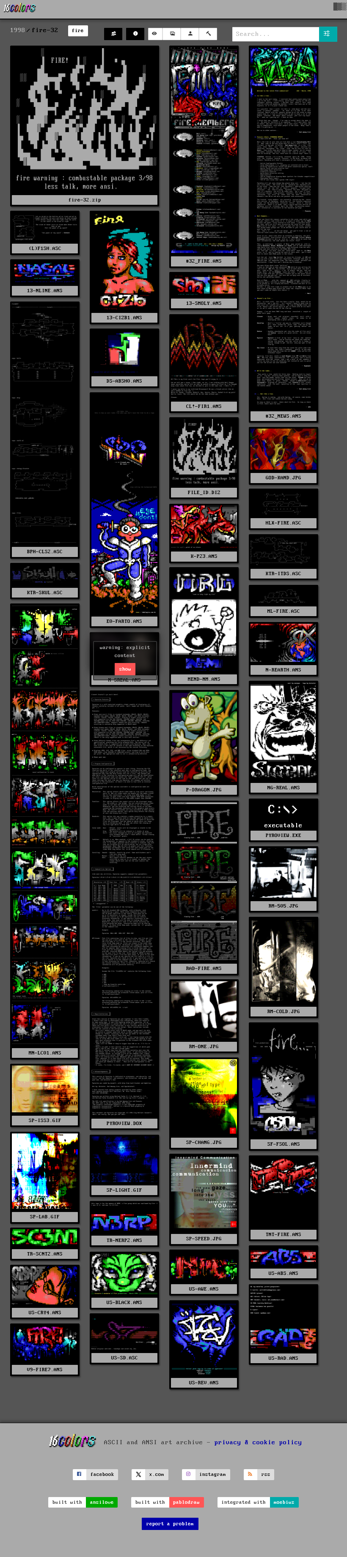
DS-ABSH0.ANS (124, 381)
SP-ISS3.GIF (45, 1120)
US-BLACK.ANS (124, 1302)
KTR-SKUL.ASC (45, 592)
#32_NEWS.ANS (283, 416)
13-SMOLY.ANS (204, 303)
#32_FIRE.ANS (204, 261)
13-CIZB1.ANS (124, 318)
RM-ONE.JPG (204, 1046)
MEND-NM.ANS (204, 679)
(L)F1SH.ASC (45, 248)
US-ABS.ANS (283, 1273)
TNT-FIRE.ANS (283, 1234)
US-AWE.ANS (204, 1289)
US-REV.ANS (204, 1383)
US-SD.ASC (124, 1358)
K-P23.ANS (204, 556)
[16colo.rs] (20, 9)
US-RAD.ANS (283, 1358)
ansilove (102, 1502)
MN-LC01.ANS (45, 1053)
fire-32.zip (85, 200)
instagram (212, 1474)
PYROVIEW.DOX (124, 1123)
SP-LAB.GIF (45, 1217)
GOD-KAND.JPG (283, 478)
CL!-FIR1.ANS (204, 406)
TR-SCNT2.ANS (45, 1254)
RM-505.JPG (283, 906)
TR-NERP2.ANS (124, 1240)
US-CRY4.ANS (45, 1312)
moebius (284, 1502)
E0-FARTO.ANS (124, 621)
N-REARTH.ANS (283, 670)
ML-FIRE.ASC (283, 611)
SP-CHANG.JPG (204, 1142)
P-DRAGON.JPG (204, 790)
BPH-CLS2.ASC (45, 551)
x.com (156, 1474)
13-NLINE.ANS (45, 290)
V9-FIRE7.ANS (45, 1369)
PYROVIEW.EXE (283, 835)
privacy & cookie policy (258, 1442)
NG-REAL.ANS (283, 788)
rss (266, 1474)
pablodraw (186, 1502)
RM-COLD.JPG (283, 1011)
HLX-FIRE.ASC (283, 523)
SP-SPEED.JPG (204, 1239)
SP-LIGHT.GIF (124, 1190)
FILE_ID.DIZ (204, 492)
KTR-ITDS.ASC (283, 573)
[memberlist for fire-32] (113, 34)
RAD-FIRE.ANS (204, 968)
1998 (17, 30)
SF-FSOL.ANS (283, 1144)
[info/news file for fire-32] (135, 34)
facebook (102, 1474)
